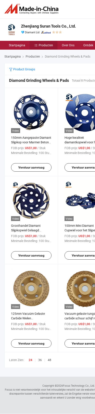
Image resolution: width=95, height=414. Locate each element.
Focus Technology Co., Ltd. (79, 385)
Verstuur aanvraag (31, 167)
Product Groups (24, 69)
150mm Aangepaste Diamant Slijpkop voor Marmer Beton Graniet (31, 142)
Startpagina (17, 45)
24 (30, 360)
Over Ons (68, 45)
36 (40, 360)
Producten (46, 45)
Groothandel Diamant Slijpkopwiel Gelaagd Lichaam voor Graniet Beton (30, 230)
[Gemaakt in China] (32, 9)
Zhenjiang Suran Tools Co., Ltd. (48, 26)
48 (49, 360)
